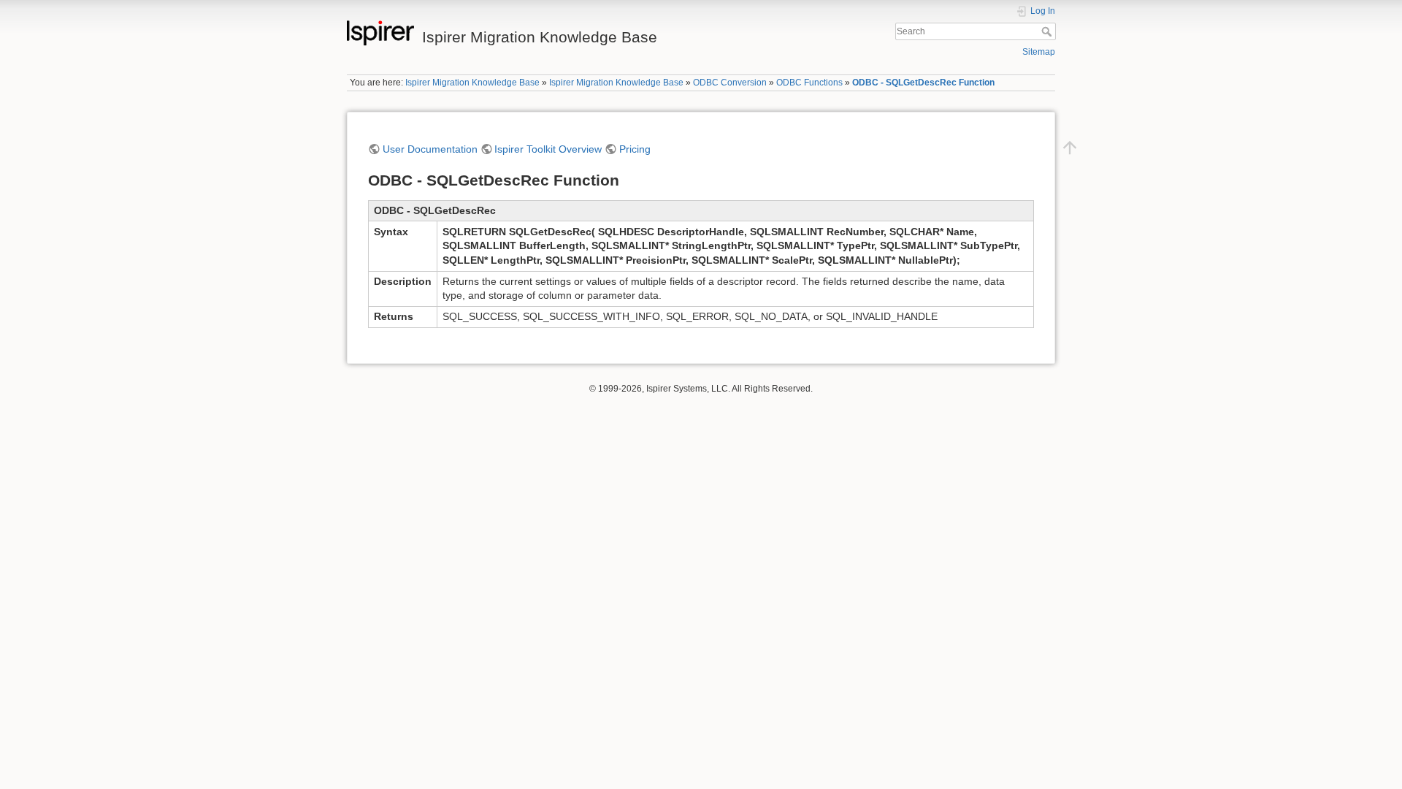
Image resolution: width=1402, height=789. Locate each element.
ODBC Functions (809, 82)
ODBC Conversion (730, 82)
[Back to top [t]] (1070, 147)
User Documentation (430, 149)
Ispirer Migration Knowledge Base (472, 82)
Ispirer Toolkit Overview (548, 149)
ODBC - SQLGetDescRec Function (923, 82)
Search (1048, 31)
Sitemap (1038, 52)
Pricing (635, 149)
